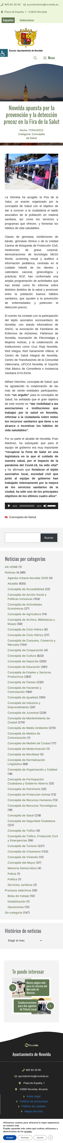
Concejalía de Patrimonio (24, 789)
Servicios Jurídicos (20, 884)
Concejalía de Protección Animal (29, 794)
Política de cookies (33, 1106)
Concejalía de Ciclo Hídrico (25, 629)
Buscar (48, 537)
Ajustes (40, 1137)
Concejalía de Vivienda (23, 857)
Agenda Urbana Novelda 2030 (28, 578)
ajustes (28, 1131)
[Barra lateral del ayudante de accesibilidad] (4, 53)
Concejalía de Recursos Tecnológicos (32, 805)
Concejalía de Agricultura (24, 614)
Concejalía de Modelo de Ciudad (29, 743)
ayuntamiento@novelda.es (42, 4)
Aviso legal (34, 1096)
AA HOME (11, 567)
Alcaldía (13, 583)
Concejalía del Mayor (21, 862)
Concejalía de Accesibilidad (26, 589)
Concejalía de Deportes (23, 661)
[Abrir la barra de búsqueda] (35, 58)
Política (12, 879)
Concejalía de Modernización (27, 748)
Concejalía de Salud (22, 517)
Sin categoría (13, 912)
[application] (31, 506)
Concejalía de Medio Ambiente (28, 728)
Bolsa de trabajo (18, 896)
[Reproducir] (9, 505)
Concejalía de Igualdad (23, 697)
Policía (12, 873)
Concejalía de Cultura (22, 655)
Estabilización (17, 901)
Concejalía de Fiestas (22, 682)
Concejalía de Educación (24, 666)
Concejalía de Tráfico (22, 830)
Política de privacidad (34, 1101)
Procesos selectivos (18, 890)
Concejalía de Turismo (22, 846)
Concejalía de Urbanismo (24, 851)
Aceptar (9, 1137)
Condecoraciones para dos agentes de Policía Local (27, 1005)
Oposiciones (16, 907)
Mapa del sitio (34, 1111)
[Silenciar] (45, 505)
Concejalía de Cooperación (25, 650)
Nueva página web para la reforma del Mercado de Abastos (36, 988)
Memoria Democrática (22, 868)
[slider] (52, 505)
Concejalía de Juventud (23, 712)
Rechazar (25, 1137)
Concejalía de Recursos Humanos (30, 800)
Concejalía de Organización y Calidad (32, 769)
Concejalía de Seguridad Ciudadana (31, 821)
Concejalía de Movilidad (23, 754)
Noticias (10, 572)
